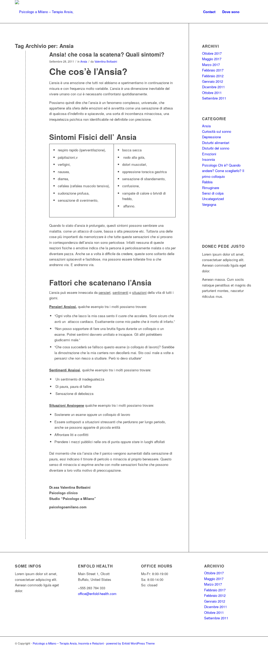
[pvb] (50, 12)
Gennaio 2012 (212, 81)
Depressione (211, 136)
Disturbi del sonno (215, 148)
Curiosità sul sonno (216, 131)
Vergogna (209, 204)
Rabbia (207, 181)
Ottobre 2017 (212, 53)
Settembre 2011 (214, 98)
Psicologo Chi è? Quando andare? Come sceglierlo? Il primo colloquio (223, 171)
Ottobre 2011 (212, 92)
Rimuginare (210, 187)
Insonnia (208, 159)
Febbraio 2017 (213, 70)
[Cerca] (248, 12)
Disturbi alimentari (215, 142)
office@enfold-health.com (97, 593)
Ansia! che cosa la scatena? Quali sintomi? (106, 54)
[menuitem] (209, 12)
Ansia (83, 61)
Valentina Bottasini (105, 61)
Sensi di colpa (213, 193)
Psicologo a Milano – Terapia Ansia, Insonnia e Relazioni (68, 643)
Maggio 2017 (211, 58)
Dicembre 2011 (213, 86)
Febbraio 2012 (213, 75)
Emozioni (209, 153)
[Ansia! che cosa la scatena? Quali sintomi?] (25, 63)
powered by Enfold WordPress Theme (130, 643)
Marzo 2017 (211, 64)
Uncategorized (213, 198)
